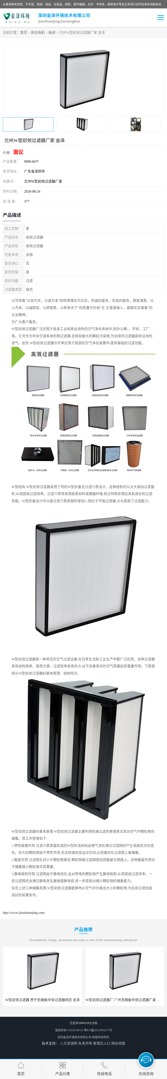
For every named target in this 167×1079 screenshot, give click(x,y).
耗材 (51, 32)
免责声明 (85, 1043)
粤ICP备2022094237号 (98, 1030)
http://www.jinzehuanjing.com (23, 913)
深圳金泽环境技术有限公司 (74, 1037)
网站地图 (118, 1043)
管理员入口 (101, 1043)
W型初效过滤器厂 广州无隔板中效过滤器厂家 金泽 (42, 1000)
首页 (23, 32)
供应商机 (38, 32)
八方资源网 (68, 1043)
